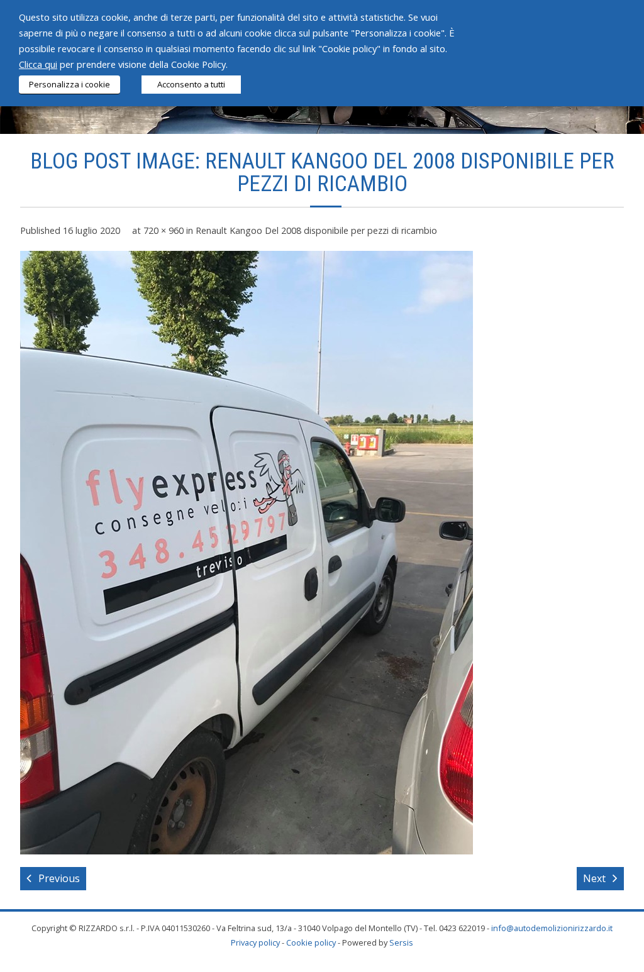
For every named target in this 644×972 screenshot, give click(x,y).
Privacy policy (255, 942)
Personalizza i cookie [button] (69, 84)
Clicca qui (38, 64)
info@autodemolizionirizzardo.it (552, 928)
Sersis (401, 942)
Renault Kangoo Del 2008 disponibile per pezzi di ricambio (316, 230)
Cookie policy (311, 942)
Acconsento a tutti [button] (191, 84)
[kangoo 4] (246, 552)
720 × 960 (163, 230)
